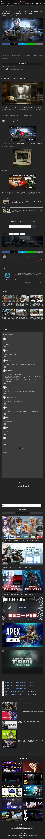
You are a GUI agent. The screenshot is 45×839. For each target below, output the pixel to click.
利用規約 (20, 835)
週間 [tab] (8, 512)
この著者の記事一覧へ (28, 282)
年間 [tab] (36, 512)
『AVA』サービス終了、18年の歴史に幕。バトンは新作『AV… (17, 691)
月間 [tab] (22, 512)
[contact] (28, 486)
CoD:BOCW (5, 15)
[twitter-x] (15, 279)
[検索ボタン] (1, 1)
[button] (6, 44)
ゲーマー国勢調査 (29, 835)
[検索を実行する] (42, 505)
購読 (33, 226)
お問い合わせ (35, 835)
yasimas (8, 279)
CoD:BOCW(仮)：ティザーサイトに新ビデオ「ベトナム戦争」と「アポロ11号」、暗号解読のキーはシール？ (26, 202)
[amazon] (24, 486)
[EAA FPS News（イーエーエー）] (22, 1)
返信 (4, 346)
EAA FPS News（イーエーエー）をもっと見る (14, 69)
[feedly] (26, 486)
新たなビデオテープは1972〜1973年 (11, 66)
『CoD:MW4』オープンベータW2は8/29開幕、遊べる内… (16, 682)
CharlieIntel (40, 217)
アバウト (9, 835)
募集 (24, 835)
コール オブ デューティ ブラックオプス (29, 55)
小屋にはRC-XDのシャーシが (11, 68)
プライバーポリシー (15, 835)
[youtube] (21, 486)
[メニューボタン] (43, 1)
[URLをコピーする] (39, 44)
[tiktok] (19, 486)
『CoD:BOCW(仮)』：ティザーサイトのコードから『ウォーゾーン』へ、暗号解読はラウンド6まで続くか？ (27, 211)
